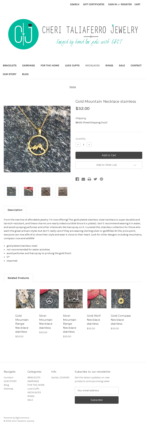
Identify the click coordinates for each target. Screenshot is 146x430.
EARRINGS (28, 65)
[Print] (89, 179)
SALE (122, 65)
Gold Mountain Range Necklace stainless (22, 323)
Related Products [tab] (18, 278)
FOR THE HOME (50, 65)
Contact (136, 65)
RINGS (109, 65)
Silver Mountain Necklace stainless (46, 321)
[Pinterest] (101, 179)
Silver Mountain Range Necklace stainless (69, 323)
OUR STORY (9, 74)
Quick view (25, 294)
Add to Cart (25, 303)
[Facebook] (77, 179)
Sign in (112, 4)
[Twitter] (95, 179)
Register (126, 4)
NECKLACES (92, 65)
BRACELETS (10, 65)
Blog (25, 74)
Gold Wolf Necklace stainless (93, 319)
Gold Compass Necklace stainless (121, 319)
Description (15, 209)
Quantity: (80, 138)
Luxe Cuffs (72, 65)
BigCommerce (22, 417)
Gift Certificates (93, 4)
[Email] (83, 179)
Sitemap (8, 388)
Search (74, 4)
